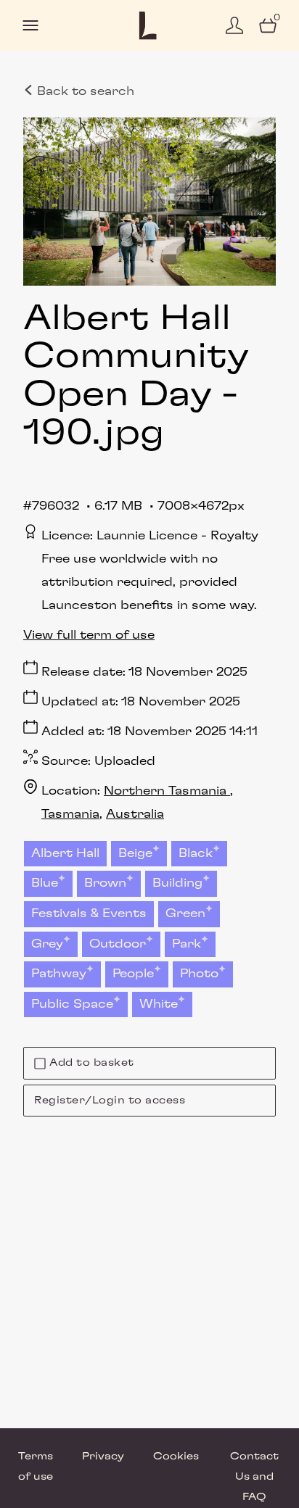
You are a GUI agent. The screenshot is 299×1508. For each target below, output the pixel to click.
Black (196, 853)
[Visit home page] (149, 25)
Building (177, 883)
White (158, 1004)
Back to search (83, 91)
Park (186, 944)
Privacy (103, 1456)
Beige (135, 853)
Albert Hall (65, 853)
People (133, 973)
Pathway (58, 973)
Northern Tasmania (167, 791)
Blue (44, 883)
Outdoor (117, 944)
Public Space (72, 1004)
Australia (135, 814)
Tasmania (70, 814)
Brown (105, 883)
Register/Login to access (109, 1100)
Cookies (176, 1456)
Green (185, 913)
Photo (199, 973)
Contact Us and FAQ (254, 1476)
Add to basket (91, 1063)
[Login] (234, 25)
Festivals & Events (89, 913)
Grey (47, 944)
